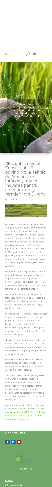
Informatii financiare (15, 485)
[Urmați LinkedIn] (13, 442)
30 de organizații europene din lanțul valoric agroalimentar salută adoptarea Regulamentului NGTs (26, 110)
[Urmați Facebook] (7, 442)
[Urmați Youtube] (19, 442)
